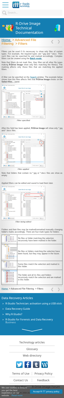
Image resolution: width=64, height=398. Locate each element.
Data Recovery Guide (17, 308)
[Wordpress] (44, 364)
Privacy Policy (43, 373)
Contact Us (21, 380)
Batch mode (36, 58)
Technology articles (32, 342)
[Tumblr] (36, 364)
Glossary (32, 349)
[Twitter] (19, 364)
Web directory (32, 355)
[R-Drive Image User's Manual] (57, 28)
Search (33, 77)
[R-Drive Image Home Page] (8, 28)
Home (6, 40)
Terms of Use (20, 373)
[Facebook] (28, 364)
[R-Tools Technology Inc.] (21, 5)
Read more (17, 395)
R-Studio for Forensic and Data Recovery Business (29, 321)
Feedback (43, 380)
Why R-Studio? (13, 314)
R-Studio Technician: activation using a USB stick (33, 303)
